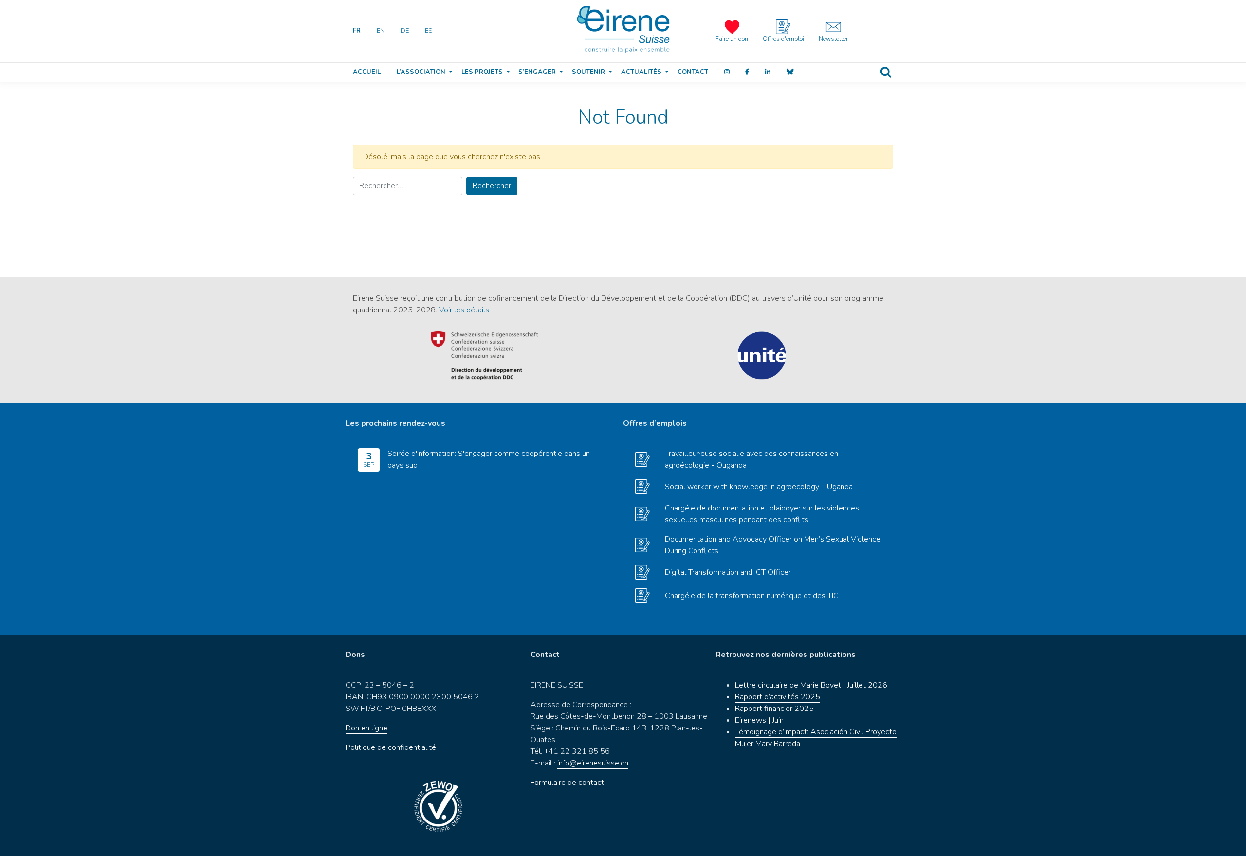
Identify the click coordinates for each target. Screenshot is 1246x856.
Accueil (367, 72)
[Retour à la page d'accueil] (623, 29)
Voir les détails (464, 310)
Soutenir (588, 72)
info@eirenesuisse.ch (592, 763)
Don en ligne (366, 728)
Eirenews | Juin (759, 720)
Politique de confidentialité (391, 747)
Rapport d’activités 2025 (777, 697)
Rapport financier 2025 (774, 708)
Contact (693, 72)
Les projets (482, 72)
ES (428, 30)
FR (357, 30)
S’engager (537, 72)
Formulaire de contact (567, 782)
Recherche (886, 72)
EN (381, 30)
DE (405, 30)
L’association (421, 72)
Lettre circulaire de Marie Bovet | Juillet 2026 (811, 685)
